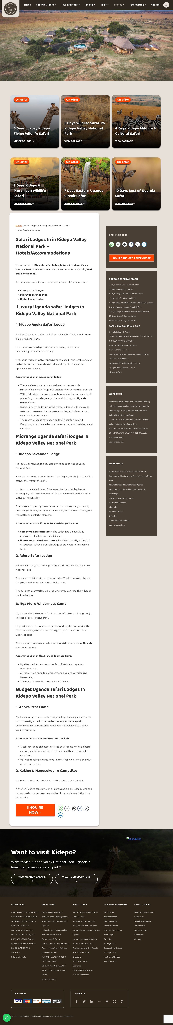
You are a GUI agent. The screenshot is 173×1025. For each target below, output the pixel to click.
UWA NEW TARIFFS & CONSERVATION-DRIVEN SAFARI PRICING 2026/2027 (23, 930)
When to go (108, 934)
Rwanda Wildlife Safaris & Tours (123, 345)
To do (104, 5)
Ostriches (113, 516)
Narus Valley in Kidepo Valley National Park (127, 471)
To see (89, 5)
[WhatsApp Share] (60, 808)
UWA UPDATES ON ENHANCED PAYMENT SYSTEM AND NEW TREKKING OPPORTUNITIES (24, 917)
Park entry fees (110, 916)
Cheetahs (113, 507)
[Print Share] (73, 808)
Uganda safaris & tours (144, 912)
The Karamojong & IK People (121, 498)
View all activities (116, 442)
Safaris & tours (45, 5)
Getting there (109, 943)
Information (137, 5)
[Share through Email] (66, 808)
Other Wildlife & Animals (119, 520)
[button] (7, 1018)
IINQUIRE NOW (35, 810)
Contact (156, 5)
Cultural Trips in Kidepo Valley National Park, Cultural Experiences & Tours (54, 935)
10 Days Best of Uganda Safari (122, 316)
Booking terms (140, 930)
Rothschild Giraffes (117, 502)
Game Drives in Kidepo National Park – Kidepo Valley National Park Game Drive (55, 948)
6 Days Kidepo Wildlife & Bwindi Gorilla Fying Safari (131, 302)
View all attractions (117, 525)
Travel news (139, 925)
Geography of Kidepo (113, 948)
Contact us (139, 916)
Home (27, 5)
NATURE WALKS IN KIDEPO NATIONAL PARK (128, 428)
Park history (109, 912)
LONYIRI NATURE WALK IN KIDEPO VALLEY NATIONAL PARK (54, 970)
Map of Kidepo (110, 961)
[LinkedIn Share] (60, 815)
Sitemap (138, 939)
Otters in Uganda (18, 957)
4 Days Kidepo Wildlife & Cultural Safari (126, 293)
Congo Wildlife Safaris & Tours (122, 367)
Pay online (138, 934)
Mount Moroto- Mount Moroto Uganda (126, 485)
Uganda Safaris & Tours (119, 332)
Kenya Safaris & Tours (118, 350)
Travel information (142, 921)
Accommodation (111, 925)
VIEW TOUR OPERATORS (76, 877)
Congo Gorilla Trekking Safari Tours (124, 363)
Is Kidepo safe (110, 952)
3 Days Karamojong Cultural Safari (124, 285)
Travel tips (108, 939)
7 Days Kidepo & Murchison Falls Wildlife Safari (129, 311)
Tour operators (70, 5)
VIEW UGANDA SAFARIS (32, 877)
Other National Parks (113, 930)
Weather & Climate (112, 957)
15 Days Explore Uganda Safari (122, 320)
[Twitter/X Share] (86, 808)
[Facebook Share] (79, 808)
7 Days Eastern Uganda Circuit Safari (125, 307)
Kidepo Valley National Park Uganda (40, 1016)
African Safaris (115, 372)
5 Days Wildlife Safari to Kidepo (122, 298)
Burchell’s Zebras (116, 511)
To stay (118, 5)
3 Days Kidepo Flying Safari (121, 289)
